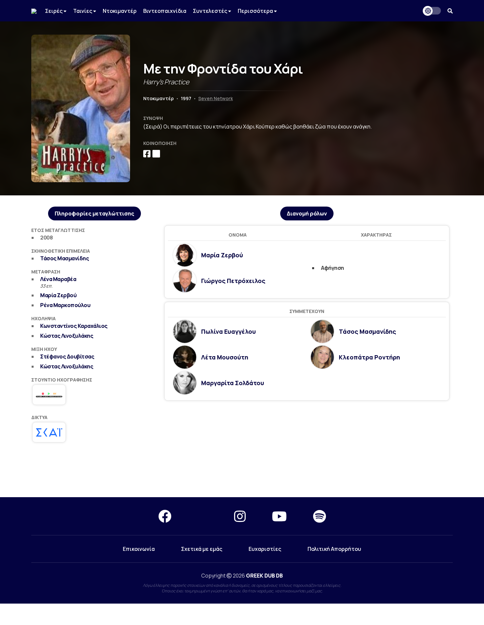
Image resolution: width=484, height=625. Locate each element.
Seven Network (215, 98)
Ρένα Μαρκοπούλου (65, 305)
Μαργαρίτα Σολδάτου (232, 383)
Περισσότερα (256, 10)
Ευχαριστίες (265, 549)
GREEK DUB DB (264, 575)
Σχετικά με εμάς (201, 549)
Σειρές (54, 10)
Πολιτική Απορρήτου (334, 549)
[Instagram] (240, 516)
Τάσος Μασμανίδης (64, 258)
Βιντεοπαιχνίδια (164, 10)
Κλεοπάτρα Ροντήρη (369, 357)
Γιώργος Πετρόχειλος (233, 281)
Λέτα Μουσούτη (224, 357)
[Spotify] (319, 516)
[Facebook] (165, 516)
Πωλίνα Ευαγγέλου (228, 331)
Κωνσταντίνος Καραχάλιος (74, 325)
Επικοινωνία (139, 549)
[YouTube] (279, 516)
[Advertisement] (242, 473)
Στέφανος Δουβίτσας (67, 356)
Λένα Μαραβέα (58, 279)
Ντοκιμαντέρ (120, 10)
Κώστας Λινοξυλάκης (66, 335)
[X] (203, 516)
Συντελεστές (210, 10)
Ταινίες (83, 10)
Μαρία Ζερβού (58, 295)
